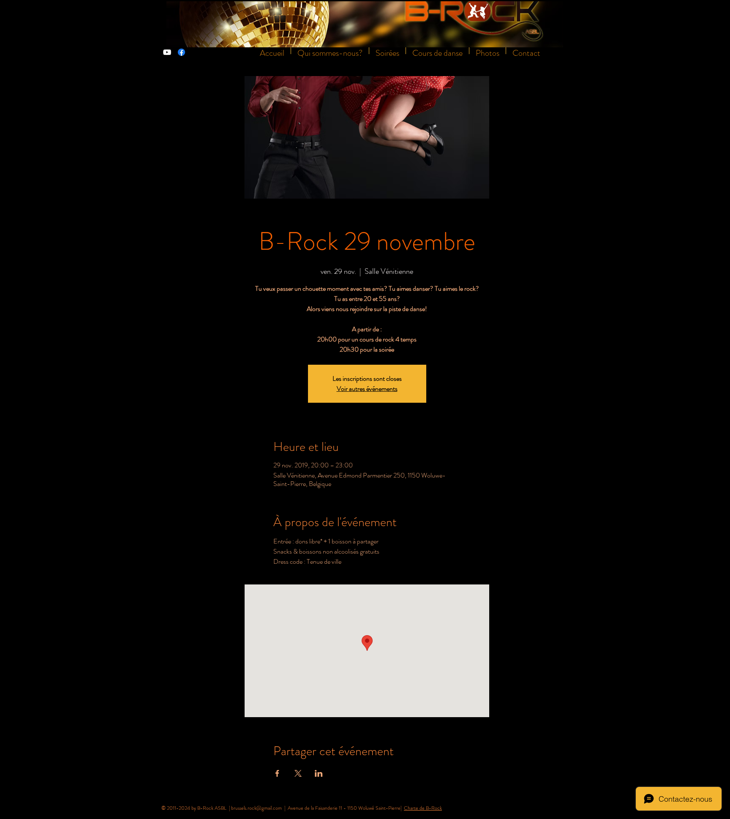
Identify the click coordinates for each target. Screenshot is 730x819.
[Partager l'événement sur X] (298, 773)
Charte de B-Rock (423, 808)
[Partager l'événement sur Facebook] (277, 773)
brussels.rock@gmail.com (256, 808)
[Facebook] (181, 52)
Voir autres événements (367, 388)
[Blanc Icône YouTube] (167, 52)
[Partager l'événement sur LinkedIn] (319, 773)
